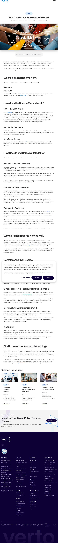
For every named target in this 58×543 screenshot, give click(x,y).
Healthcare (18, 508)
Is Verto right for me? (21, 495)
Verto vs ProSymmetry (49, 474)
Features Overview (20, 460)
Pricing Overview (19, 492)
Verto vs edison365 (48, 478)
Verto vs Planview (48, 471)
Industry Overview (20, 501)
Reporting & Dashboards (21, 462)
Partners (32, 487)
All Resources (33, 460)
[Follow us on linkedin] (2, 445)
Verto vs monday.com (49, 462)
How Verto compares (49, 460)
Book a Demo (33, 506)
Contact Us (32, 504)
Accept (37, 277)
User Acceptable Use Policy (47, 525)
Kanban (29, 13)
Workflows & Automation (21, 472)
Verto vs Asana (47, 476)
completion (23, 95)
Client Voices (33, 484)
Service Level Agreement (40, 525)
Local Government (20, 506)
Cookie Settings (55, 525)
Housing (18, 510)
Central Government (20, 503)
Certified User (33, 495)
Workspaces (18, 484)
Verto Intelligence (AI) (21, 486)
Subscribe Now (51, 420)
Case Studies (33, 467)
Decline (48, 277)
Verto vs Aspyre (48, 480)
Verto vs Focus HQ (48, 485)
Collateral (32, 469)
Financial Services (20, 512)
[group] (29, 54)
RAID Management (20, 481)
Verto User (32, 493)
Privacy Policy (22, 525)
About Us (32, 482)
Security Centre (33, 476)
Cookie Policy (34, 525)
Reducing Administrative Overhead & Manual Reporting (7, 470)
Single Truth (4, 462)
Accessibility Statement (28, 525)
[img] (38, 54)
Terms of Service (18, 525)
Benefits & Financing (20, 477)
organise (49, 211)
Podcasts (32, 474)
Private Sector (19, 515)
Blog (31, 462)
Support (32, 509)
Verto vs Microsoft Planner (50, 469)
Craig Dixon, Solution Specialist (20, 20)
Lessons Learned (20, 479)
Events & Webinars (34, 471)
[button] (54, 3)
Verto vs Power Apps (49, 495)
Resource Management (21, 475)
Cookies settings (25, 277)
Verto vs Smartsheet (49, 467)
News (31, 465)
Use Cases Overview (6, 460)
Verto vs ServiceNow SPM (50, 483)
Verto (27, 142)
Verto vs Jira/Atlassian (49, 465)
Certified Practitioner (35, 498)
